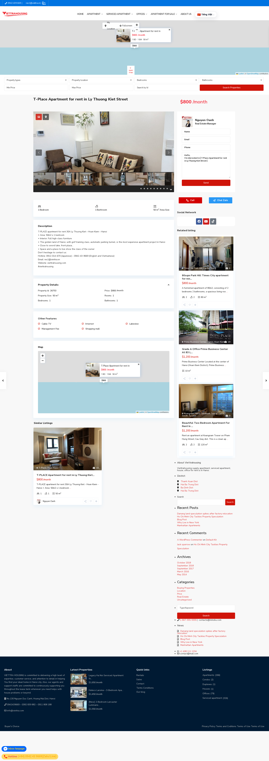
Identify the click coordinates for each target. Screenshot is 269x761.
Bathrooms (207, 80)
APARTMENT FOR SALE (163, 14)
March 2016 (183, 571)
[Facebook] (199, 221)
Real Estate (183, 596)
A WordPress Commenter (189, 539)
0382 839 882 (28, 704)
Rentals (140, 675)
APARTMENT (93, 14)
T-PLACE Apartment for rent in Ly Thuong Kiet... (65, 475)
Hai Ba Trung (209, 268)
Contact (140, 683)
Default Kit (211, 539)
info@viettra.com (15, 710)
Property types (13, 80)
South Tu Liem (189, 415)
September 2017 (185, 568)
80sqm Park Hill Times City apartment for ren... (205, 277)
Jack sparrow (183, 544)
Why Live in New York (188, 522)
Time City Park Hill (193, 268)
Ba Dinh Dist (187, 487)
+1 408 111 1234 (188, 651)
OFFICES (140, 14)
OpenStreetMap (253, 73)
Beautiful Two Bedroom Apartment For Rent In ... (206, 424)
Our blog (140, 691)
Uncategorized (184, 599)
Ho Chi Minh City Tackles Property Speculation (200, 516)
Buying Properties (186, 587)
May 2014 (182, 574)
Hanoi (210, 341)
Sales (139, 679)
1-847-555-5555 (188, 620)
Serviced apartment (212, 698)
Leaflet (241, 73)
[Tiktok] (213, 221)
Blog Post (182, 519)
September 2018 (185, 565)
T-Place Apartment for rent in (146, 31)
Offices (206, 693)
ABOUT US (186, 14)
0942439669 (13, 704)
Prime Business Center (195, 341)
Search (180, 497)
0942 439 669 (14, 3)
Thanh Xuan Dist (189, 481)
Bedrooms (142, 80)
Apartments (208, 675)
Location (181, 590)
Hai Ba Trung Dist (189, 484)
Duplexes (207, 684)
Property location (80, 80)
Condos (206, 679)
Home (80, 14)
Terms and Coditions (226, 726)
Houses (206, 688)
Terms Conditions (145, 687)
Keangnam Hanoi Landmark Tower (200, 413)
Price (179, 593)
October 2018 (184, 562)
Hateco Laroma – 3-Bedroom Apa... (106, 690)
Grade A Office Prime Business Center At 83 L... (205, 350)
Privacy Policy (208, 726)
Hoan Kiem (52, 467)
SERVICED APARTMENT (118, 14)
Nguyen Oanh (49, 501)
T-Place (42, 467)
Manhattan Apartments (188, 525)
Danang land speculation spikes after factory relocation (205, 513)
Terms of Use (243, 726)
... (70, 487)
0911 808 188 (45, 704)
